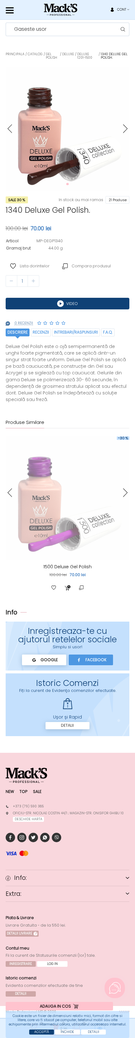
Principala (15, 54)
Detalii (67, 725)
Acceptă (41, 1032)
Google (49, 659)
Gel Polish (51, 56)
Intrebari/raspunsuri (76, 332)
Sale (37, 791)
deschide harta (28, 819)
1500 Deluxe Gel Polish (67, 567)
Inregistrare (20, 963)
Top (23, 791)
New (10, 791)
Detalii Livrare (19, 933)
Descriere (18, 332)
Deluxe (68, 54)
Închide (67, 1032)
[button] (10, 128)
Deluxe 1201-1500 (84, 56)
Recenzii (41, 332)
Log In (52, 963)
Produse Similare (25, 422)
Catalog (35, 54)
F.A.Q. (108, 332)
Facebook (95, 659)
